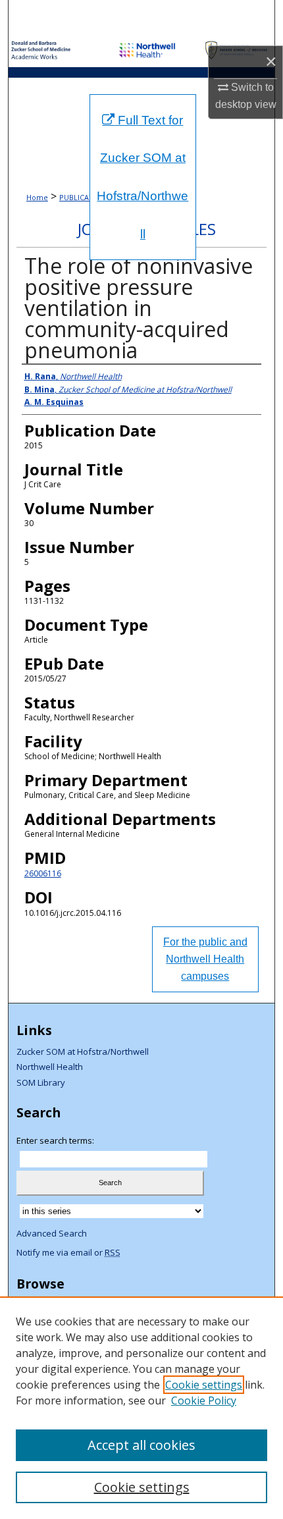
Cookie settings (203, 1384)
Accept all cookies (141, 1445)
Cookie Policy (203, 1400)
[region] (141, 1407)
